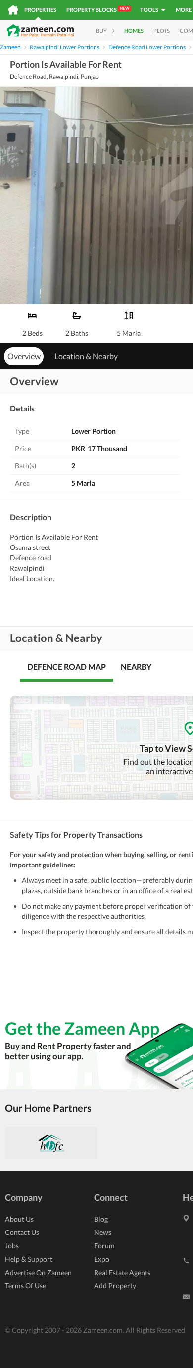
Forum (104, 1245)
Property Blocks (97, 9)
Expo (101, 1259)
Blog (101, 1219)
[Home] (13, 10)
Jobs (12, 1245)
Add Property (115, 1285)
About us (19, 1219)
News (102, 1232)
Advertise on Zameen (38, 1272)
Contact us (22, 1232)
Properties (40, 9)
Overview (24, 356)
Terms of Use (25, 1285)
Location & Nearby (86, 356)
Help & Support (28, 1259)
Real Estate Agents (122, 1272)
